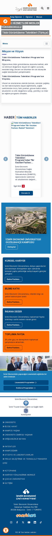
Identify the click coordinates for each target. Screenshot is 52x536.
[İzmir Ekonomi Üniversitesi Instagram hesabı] (11, 522)
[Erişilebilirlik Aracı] (6, 530)
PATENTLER (10, 446)
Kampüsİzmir (11, 450)
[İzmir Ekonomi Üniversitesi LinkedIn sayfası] (35, 522)
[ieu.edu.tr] (26, 7)
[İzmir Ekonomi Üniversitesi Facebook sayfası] (17, 522)
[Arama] (42, 8)
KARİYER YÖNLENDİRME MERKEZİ (20, 475)
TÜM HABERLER (26, 117)
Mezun (39, 17)
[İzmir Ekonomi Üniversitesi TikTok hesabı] (41, 522)
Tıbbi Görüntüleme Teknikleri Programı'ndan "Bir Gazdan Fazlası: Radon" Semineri (24, 160)
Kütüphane (10, 470)
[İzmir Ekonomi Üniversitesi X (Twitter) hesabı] (23, 522)
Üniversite (10, 422)
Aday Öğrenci (16, 17)
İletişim (8, 483)
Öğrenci (29, 17)
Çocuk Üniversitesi (15, 479)
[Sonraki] (46, 159)
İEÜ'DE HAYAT (11, 426)
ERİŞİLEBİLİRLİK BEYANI (15, 439)
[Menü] (48, 8)
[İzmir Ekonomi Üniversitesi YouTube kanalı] (29, 522)
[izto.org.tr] (26, 403)
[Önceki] (6, 159)
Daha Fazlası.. (13, 279)
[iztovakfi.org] (26, 410)
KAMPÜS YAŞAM (12, 430)
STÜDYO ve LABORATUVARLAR (19, 455)
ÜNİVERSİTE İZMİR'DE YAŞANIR (18, 435)
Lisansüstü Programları (24, 382)
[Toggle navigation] (46, 44)
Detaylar (12, 247)
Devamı (24, 193)
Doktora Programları (24, 388)
